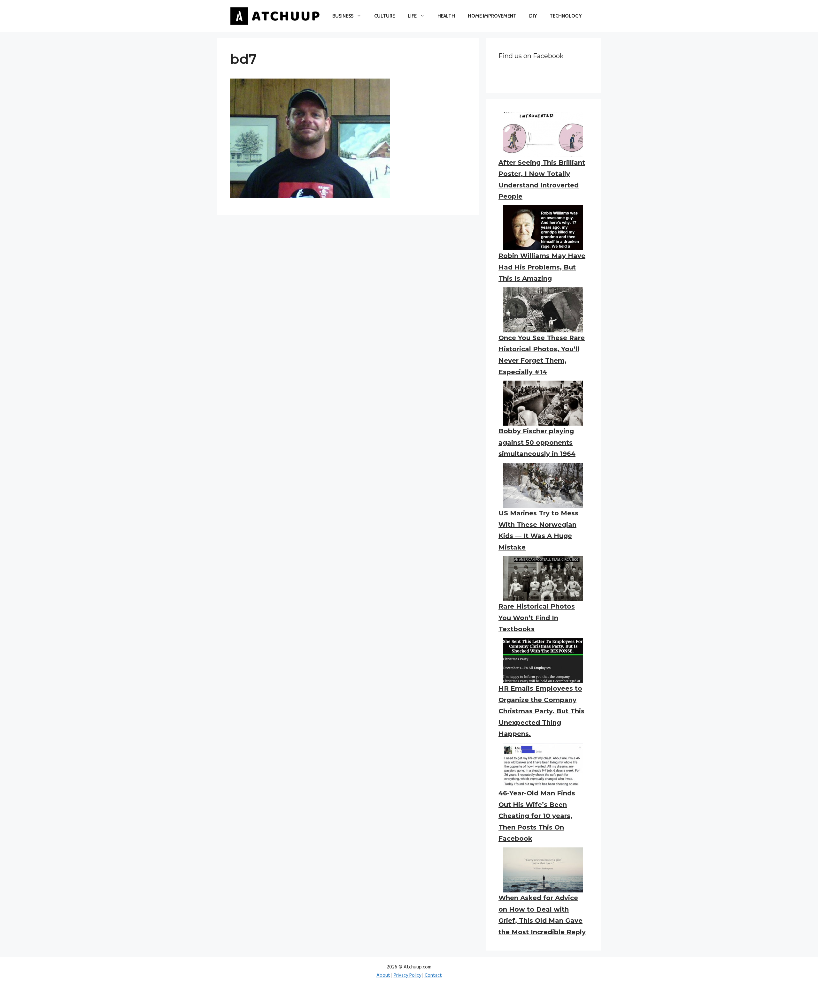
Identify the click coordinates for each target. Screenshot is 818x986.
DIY (533, 16)
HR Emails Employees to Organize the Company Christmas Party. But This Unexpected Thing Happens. (541, 711)
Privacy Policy (407, 975)
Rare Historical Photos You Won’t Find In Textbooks (536, 618)
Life (412, 16)
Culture (384, 16)
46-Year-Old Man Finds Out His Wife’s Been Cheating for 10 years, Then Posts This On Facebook (536, 815)
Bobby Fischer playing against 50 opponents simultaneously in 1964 (536, 442)
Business (342, 16)
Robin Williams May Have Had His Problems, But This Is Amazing (541, 267)
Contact (433, 975)
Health (446, 16)
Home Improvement (492, 16)
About (383, 975)
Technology (566, 16)
